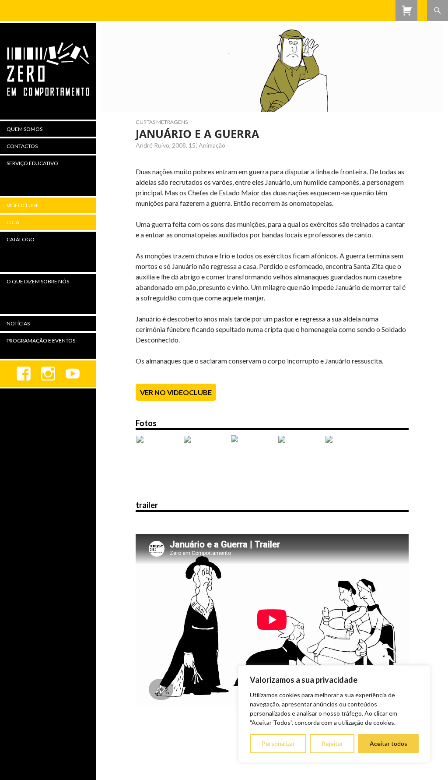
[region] (334, 713)
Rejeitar (332, 743)
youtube (72, 373)
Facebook (23, 373)
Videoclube (23, 205)
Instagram (48, 373)
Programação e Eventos (41, 340)
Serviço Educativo (32, 163)
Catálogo (21, 239)
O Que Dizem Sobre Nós (38, 281)
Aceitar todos (388, 743)
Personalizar (278, 743)
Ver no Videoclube (176, 392)
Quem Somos (24, 129)
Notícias (18, 323)
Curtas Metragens (162, 122)
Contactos (22, 146)
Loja (13, 222)
